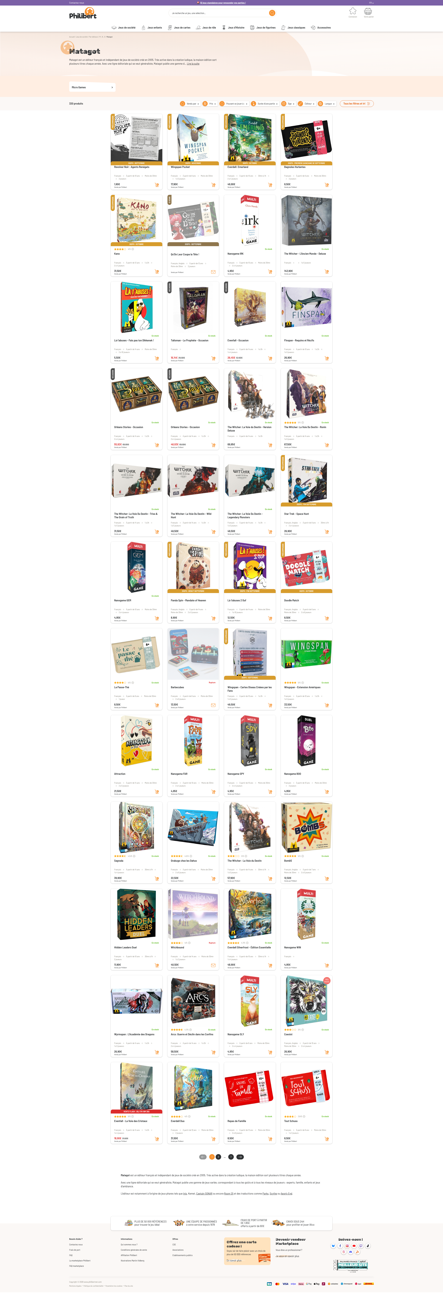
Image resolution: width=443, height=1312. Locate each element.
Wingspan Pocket (180, 167)
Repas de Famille (237, 1121)
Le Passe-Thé (121, 687)
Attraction (119, 773)
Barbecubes (177, 687)
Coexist (288, 1034)
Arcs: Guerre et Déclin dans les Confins (192, 1034)
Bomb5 (288, 860)
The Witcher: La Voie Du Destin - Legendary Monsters (245, 515)
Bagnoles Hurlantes (295, 167)
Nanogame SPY (236, 773)
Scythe (273, 1193)
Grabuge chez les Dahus (184, 860)
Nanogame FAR (179, 773)
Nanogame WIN (292, 947)
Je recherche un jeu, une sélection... (189, 13)
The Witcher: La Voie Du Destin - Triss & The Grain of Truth (136, 515)
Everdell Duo (178, 1121)
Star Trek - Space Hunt (296, 513)
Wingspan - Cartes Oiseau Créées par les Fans (250, 689)
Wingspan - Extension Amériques (302, 687)
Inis (185, 1193)
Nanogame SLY (236, 1034)
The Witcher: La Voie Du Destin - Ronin (305, 427)
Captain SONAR (204, 1193)
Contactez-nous (76, 2)
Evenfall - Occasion (238, 340)
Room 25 (228, 1193)
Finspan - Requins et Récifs (299, 340)
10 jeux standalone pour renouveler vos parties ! (223, 2)
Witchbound (177, 947)
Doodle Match (291, 600)
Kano (117, 253)
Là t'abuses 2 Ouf (237, 600)
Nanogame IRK (235, 253)
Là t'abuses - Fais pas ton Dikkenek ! (134, 340)
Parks (266, 1193)
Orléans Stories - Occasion (128, 427)
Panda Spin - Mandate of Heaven (188, 600)
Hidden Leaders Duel (125, 947)
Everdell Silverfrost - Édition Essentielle (249, 947)
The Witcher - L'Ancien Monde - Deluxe (305, 253)
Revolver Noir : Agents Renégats (131, 167)
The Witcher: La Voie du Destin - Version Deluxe (249, 428)
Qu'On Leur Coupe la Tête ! (185, 254)
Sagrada (118, 860)
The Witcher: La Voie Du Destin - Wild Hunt (191, 515)
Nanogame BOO (292, 773)
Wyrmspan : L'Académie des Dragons (134, 1034)
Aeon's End (286, 1193)
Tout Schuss (291, 1121)
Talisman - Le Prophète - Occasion (190, 340)
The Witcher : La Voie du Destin (245, 860)
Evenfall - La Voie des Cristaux (130, 1121)
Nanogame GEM (122, 600)
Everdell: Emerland (238, 167)
